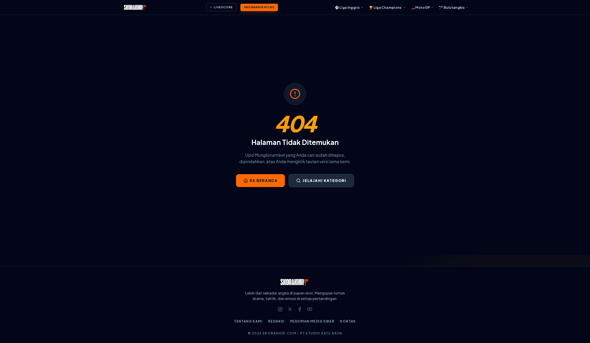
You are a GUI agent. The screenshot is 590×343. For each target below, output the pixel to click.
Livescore (223, 7)
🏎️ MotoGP (420, 7)
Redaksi (276, 321)
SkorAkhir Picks (259, 7)
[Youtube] (309, 309)
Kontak (348, 321)
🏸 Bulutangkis (452, 7)
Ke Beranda (263, 180)
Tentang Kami (248, 321)
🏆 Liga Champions (385, 7)
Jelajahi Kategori (324, 180)
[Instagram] (280, 309)
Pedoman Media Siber (312, 321)
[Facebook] (299, 309)
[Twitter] (290, 309)
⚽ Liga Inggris (347, 7)
